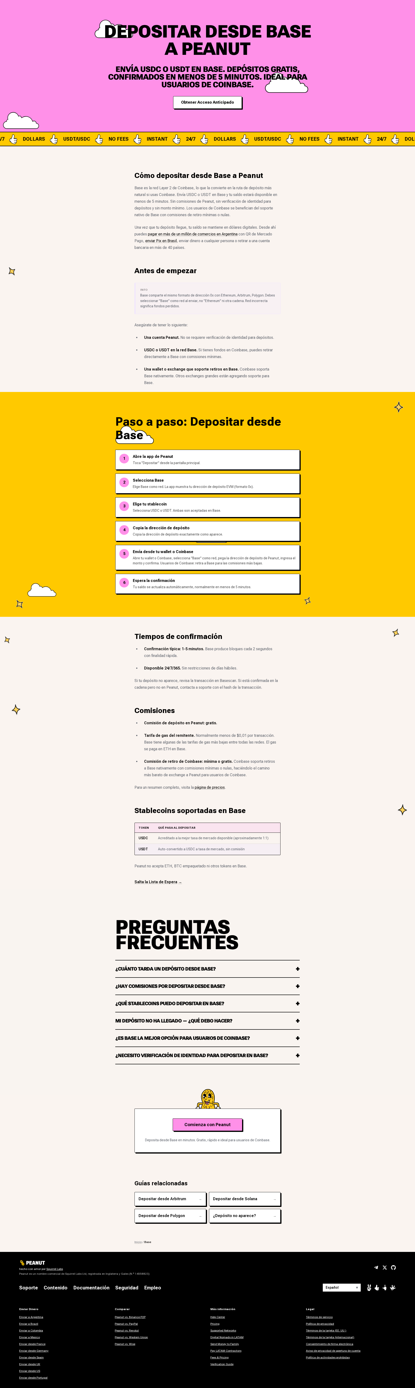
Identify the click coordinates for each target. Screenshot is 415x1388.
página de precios (210, 787)
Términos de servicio (319, 1317)
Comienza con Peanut (207, 1124)
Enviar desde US (29, 1371)
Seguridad (126, 1288)
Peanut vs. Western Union (131, 1337)
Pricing (215, 1323)
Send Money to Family (224, 1344)
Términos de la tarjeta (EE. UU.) (326, 1330)
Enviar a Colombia (31, 1330)
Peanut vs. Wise (125, 1344)
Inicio (138, 1242)
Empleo (152, 1288)
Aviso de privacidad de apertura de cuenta (333, 1350)
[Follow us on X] (384, 1267)
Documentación (91, 1288)
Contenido (55, 1288)
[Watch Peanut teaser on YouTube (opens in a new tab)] (369, 1287)
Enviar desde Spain (31, 1357)
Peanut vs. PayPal (126, 1323)
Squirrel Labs (54, 1269)
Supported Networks (223, 1330)
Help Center (217, 1317)
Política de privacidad (320, 1323)
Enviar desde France (32, 1344)
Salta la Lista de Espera (158, 882)
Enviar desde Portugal (33, 1377)
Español (342, 1287)
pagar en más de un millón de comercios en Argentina (193, 234)
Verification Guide (221, 1364)
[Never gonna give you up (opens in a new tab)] (384, 1287)
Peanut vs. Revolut (127, 1330)
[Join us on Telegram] (376, 1267)
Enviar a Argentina (31, 1317)
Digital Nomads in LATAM (227, 1337)
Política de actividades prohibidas (328, 1357)
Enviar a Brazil (28, 1323)
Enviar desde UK (29, 1364)
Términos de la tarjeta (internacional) (330, 1337)
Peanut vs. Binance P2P (130, 1317)
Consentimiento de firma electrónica (329, 1344)
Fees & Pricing (219, 1357)
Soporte (28, 1288)
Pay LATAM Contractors (225, 1350)
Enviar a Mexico (29, 1337)
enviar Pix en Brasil (161, 241)
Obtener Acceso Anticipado (207, 102)
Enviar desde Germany (34, 1350)
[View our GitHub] (393, 1267)
